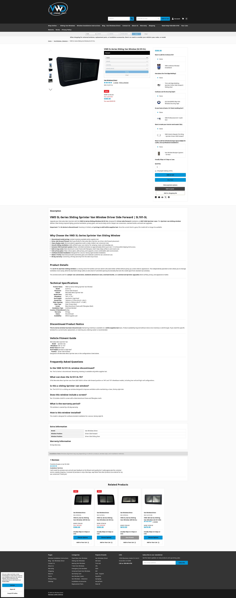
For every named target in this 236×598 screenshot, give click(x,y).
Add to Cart (165, 19)
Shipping (152, 26)
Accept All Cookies (12, 593)
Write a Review (123, 83)
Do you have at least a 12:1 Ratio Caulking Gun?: (169, 108)
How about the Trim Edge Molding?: (165, 73)
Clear (146, 34)
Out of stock (130, 537)
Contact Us (126, 26)
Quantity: (158, 164)
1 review (115, 83)
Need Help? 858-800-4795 (170, 26)
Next (50, 89)
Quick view (82, 499)
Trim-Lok (98, 563)
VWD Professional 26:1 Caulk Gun (173, 119)
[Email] (159, 197)
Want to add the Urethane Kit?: (164, 55)
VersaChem (98, 581)
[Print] (162, 197)
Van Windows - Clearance (79, 579)
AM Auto (98, 561)
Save (136, 34)
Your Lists (184, 26)
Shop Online (52, 26)
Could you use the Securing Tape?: (165, 92)
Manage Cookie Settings (55, 594)
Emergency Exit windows (79, 568)
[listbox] (91, 34)
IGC (96, 571)
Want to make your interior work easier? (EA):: (169, 124)
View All (97, 584)
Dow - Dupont (99, 574)
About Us (135, 26)
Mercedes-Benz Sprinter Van (59, 342)
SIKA (96, 568)
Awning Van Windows (78, 563)
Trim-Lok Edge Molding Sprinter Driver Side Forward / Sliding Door (174, 85)
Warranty (143, 26)
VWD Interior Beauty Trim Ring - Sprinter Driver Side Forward (174, 135)
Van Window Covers (78, 576)
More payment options (170, 185)
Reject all (12, 589)
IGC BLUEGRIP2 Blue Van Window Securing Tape (172, 102)
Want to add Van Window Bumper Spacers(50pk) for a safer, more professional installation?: (170, 141)
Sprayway (98, 579)
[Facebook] (156, 197)
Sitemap (50, 581)
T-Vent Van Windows (78, 566)
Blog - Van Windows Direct (111, 26)
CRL (96, 566)
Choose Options (83, 537)
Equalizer (98, 576)
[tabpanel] (82, 517)
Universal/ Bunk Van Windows (81, 571)
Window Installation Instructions (88, 26)
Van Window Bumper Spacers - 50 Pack (174, 153)
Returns (51, 30)
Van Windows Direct (101, 558)
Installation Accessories (79, 581)
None (161, 59)
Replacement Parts (77, 584)
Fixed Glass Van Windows (79, 558)
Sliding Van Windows (67, 26)
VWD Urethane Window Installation (172, 67)
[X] (165, 197)
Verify (127, 72)
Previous (50, 50)
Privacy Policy (66, 30)
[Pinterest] (169, 197)
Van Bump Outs (76, 574)
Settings (12, 585)
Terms (58, 30)
